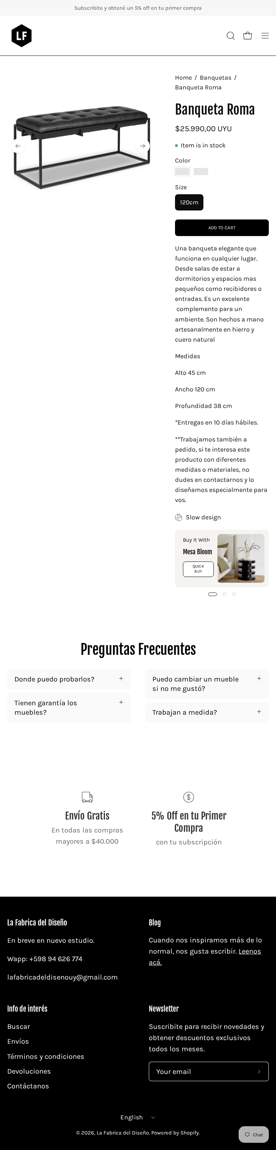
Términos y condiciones (45, 1056)
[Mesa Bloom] (240, 558)
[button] (230, 36)
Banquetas (215, 77)
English (131, 1117)
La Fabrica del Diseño (37, 922)
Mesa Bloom (197, 551)
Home (183, 77)
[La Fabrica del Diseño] (21, 35)
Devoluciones (29, 1071)
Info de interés (27, 1008)
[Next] (142, 146)
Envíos (18, 1041)
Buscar (18, 1026)
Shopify (189, 1132)
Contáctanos (28, 1086)
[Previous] (18, 146)
